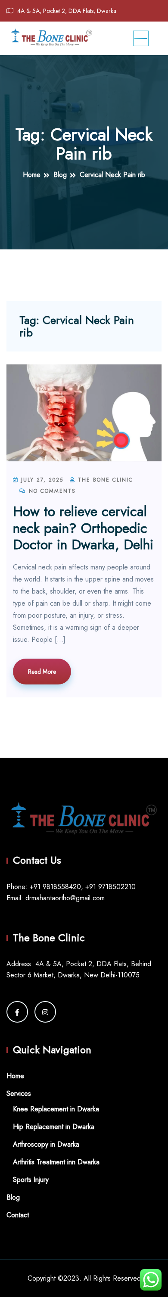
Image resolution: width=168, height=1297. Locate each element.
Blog (13, 1197)
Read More (42, 671)
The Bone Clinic (104, 480)
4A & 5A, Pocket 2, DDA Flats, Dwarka (66, 10)
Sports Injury (31, 1180)
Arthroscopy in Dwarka (46, 1144)
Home (15, 1076)
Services (18, 1093)
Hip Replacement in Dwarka (53, 1127)
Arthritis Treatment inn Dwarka (56, 1162)
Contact (17, 1215)
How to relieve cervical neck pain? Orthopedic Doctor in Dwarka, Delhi (83, 527)
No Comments (51, 491)
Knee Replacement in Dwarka (56, 1109)
